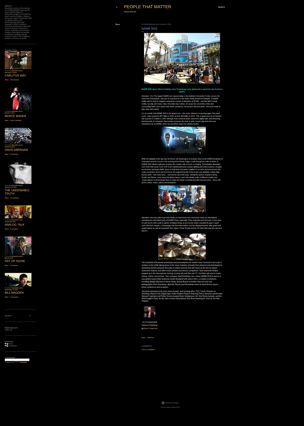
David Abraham (16, 149)
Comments (12, 346)
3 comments (14, 229)
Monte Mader (15, 116)
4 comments (14, 154)
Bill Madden (14, 292)
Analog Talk (14, 224)
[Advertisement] (182, 373)
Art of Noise (15, 261)
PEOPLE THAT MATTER (147, 6)
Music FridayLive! (150, 328)
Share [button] (117, 24)
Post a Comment (148, 349)
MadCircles (176, 407)
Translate (23, 362)
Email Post (150, 337)
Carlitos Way (15, 75)
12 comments (14, 198)
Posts (10, 344)
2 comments (14, 297)
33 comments (14, 80)
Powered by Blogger (172, 403)
